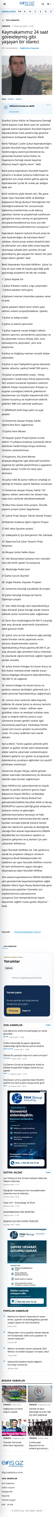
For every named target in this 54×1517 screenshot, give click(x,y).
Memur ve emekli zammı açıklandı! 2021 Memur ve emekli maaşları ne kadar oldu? (28, 1350)
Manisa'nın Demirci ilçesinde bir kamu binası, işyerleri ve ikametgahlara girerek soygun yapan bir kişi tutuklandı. (28, 1319)
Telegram (19, 99)
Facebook (11, 99)
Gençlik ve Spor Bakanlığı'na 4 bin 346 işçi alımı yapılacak (40, 1411)
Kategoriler (7, 1491)
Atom (10, 1504)
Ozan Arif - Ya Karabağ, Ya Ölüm (19, 1202)
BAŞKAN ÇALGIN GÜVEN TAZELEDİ (20, 1221)
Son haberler (8, 1483)
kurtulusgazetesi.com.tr (27, 931)
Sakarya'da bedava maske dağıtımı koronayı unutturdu (25, 1363)
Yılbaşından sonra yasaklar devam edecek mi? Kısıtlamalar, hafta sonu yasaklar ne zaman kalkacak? (28, 1335)
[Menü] (4, 4)
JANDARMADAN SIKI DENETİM (18, 1211)
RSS (3, 1504)
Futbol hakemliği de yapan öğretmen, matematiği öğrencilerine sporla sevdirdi (23, 1045)
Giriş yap (13, 1010)
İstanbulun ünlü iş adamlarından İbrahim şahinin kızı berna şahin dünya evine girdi (23, 1081)
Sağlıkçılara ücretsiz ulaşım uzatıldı (13, 1410)
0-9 (19, 11)
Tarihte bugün (9, 1499)
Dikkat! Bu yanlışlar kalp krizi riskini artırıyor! (25, 1055)
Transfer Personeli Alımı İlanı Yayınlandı (13, 1444)
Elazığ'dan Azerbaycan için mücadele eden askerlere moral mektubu (24, 1192)
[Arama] (43, 4)
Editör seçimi (8, 1487)
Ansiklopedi (9, 11)
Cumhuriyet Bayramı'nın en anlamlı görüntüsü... (39, 1445)
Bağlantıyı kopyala (29, 48)
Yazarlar (6, 1495)
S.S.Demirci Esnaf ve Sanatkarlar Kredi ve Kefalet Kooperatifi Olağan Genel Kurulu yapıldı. (23, 1067)
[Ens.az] (27, 4)
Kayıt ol (26, 1010)
